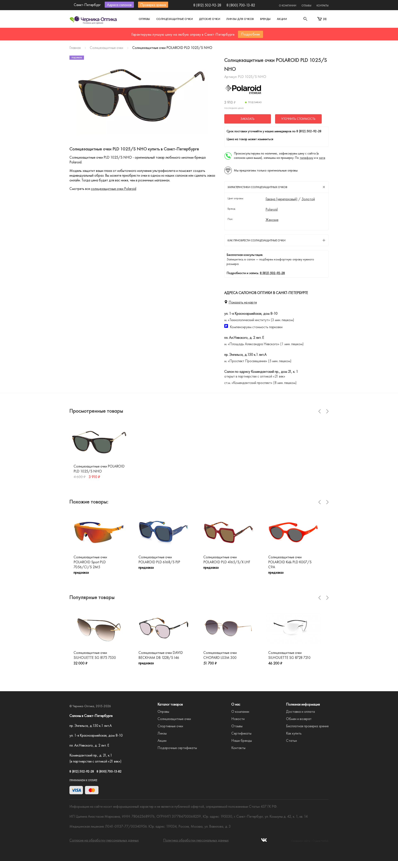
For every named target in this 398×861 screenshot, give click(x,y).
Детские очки (209, 19)
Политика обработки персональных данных (196, 840)
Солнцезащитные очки (174, 19)
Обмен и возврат (299, 718)
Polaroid (272, 209)
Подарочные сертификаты (177, 747)
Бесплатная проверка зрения (307, 726)
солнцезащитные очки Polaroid (113, 188)
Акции (282, 19)
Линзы (162, 733)
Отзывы (306, 5)
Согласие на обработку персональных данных (104, 840)
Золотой (308, 199)
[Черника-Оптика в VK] (264, 841)
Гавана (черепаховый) (281, 199)
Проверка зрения (153, 4)
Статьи (291, 740)
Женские (272, 220)
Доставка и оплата (300, 711)
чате (322, 157)
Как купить (294, 733)
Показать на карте (243, 302)
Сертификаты (241, 733)
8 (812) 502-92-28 (207, 5)
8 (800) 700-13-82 (240, 5)
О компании (287, 5)
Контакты (323, 5)
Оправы (144, 19)
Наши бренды (241, 740)
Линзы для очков (240, 19)
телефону (306, 157)
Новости (238, 718)
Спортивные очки (170, 726)
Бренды (265, 19)
